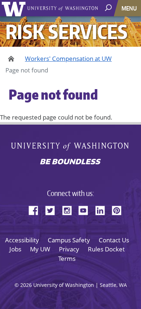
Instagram (69, 209)
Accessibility (22, 240)
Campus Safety (69, 240)
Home (9, 58)
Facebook (36, 209)
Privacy (69, 249)
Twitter (52, 209)
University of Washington (15, 8)
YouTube (86, 209)
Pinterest (119, 209)
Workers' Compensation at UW (68, 58)
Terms (67, 258)
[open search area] (109, 8)
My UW (40, 249)
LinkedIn (102, 209)
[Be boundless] (70, 162)
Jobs (15, 249)
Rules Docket (106, 249)
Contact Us (114, 240)
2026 (26, 284)
